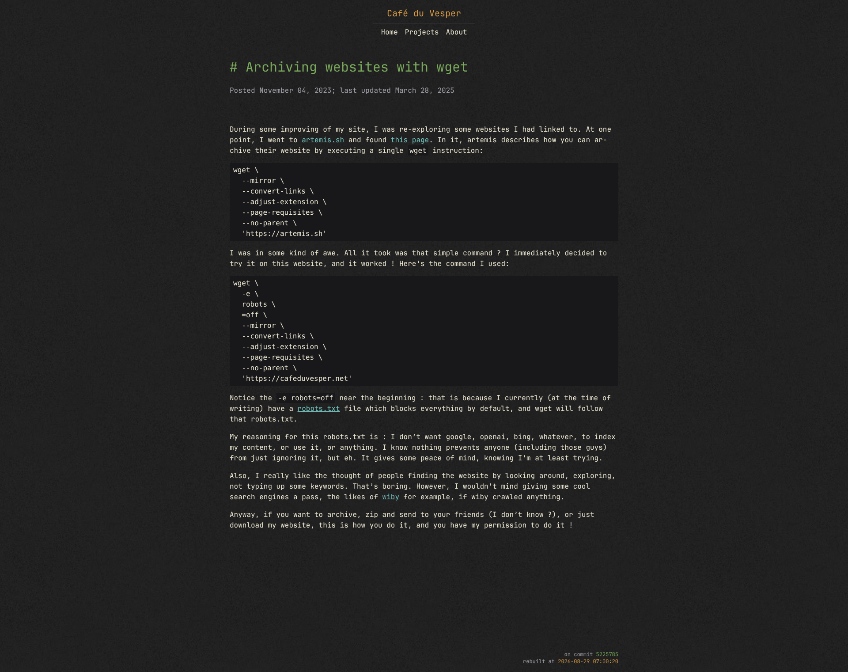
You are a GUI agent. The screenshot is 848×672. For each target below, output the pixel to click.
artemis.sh (323, 139)
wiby (390, 496)
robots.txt (319, 408)
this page (410, 139)
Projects (422, 32)
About (456, 32)
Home (389, 32)
